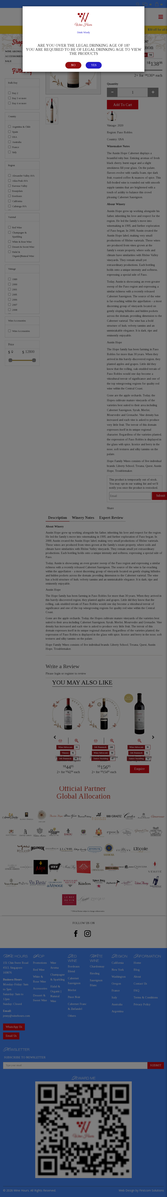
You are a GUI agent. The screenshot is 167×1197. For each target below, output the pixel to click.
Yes (94, 65)
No (73, 65)
